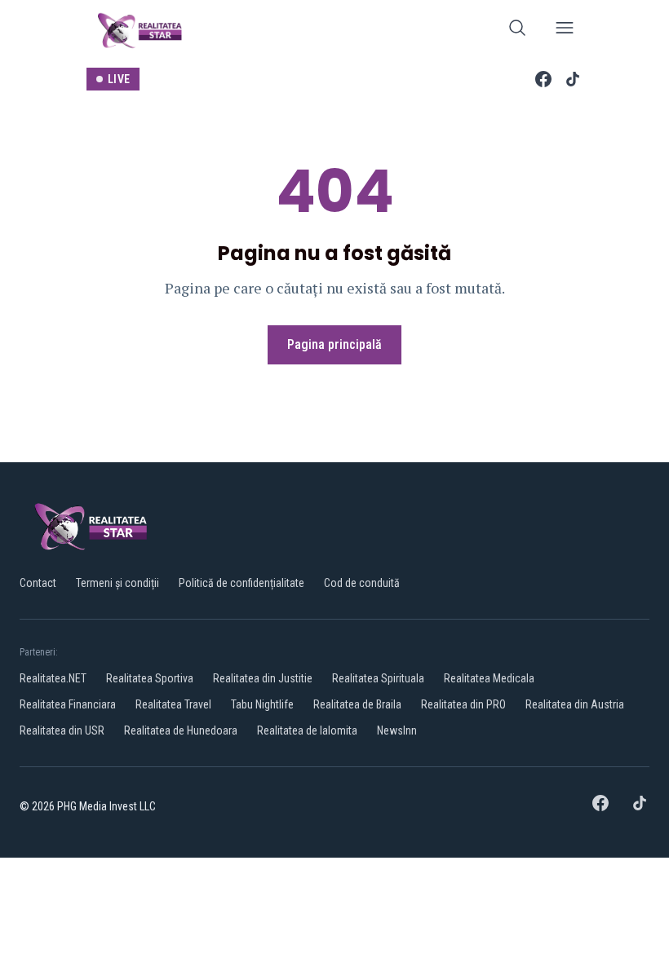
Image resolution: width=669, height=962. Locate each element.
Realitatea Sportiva (149, 678)
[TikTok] (573, 79)
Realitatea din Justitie (262, 678)
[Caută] (517, 30)
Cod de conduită (362, 582)
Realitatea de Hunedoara (180, 730)
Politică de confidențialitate (241, 582)
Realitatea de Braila (357, 704)
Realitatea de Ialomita (307, 730)
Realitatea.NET (53, 678)
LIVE (119, 79)
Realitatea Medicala (489, 678)
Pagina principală (334, 344)
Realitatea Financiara (68, 704)
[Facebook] (543, 79)
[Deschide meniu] (565, 30)
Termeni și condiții (117, 582)
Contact (38, 582)
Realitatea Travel (173, 704)
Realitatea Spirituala (378, 678)
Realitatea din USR (62, 730)
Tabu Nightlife (262, 704)
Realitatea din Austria (574, 704)
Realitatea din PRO (463, 704)
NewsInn (397, 730)
